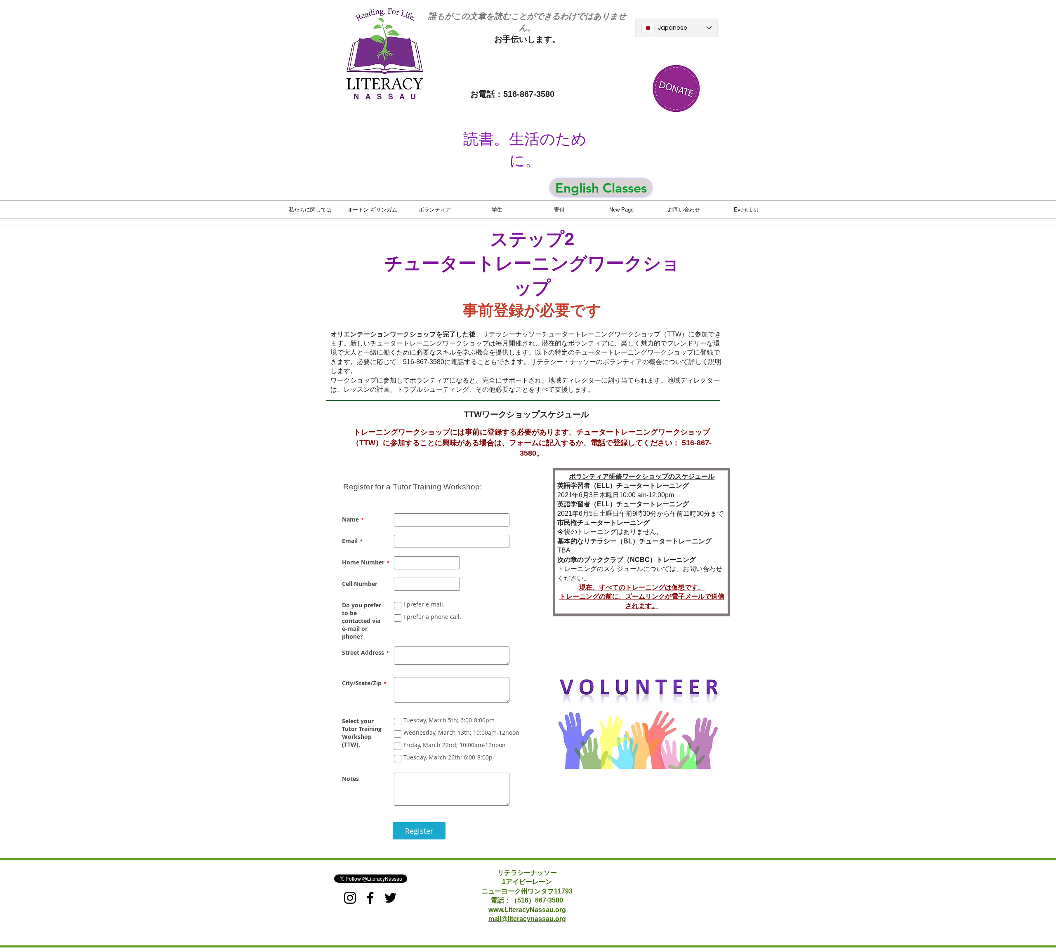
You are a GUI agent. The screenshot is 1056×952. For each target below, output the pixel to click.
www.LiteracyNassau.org (527, 909)
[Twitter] (390, 898)
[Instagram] (350, 898)
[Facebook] (370, 898)
